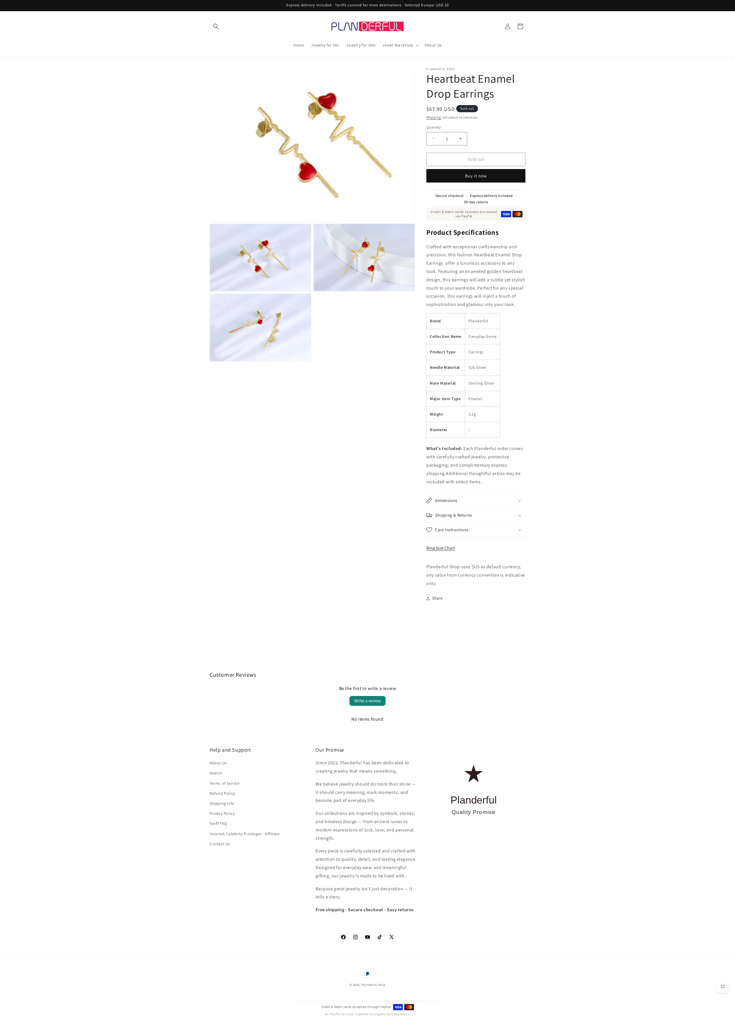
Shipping (433, 117)
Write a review (367, 701)
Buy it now (476, 176)
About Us (218, 762)
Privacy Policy (222, 813)
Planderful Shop (373, 985)
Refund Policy (222, 793)
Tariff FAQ (218, 823)
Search (216, 772)
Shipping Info (222, 803)
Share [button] (437, 598)
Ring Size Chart (440, 548)
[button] (216, 26)
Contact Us (220, 843)
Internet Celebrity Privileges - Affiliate (245, 833)
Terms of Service (225, 783)
